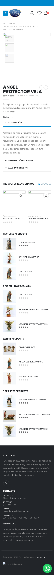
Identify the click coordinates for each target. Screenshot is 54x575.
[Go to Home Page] (4, 23)
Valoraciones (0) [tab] (18, 167)
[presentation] (47, 56)
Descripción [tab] (15, 122)
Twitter (6, 483)
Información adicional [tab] (21, 160)
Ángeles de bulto (9, 216)
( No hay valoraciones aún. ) (27, 95)
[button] (39, 183)
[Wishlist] (39, 13)
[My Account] (31, 13)
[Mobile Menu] (5, 13)
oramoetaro (40, 557)
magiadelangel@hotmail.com (16, 511)
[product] (14, 202)
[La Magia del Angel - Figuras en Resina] (15, 13)
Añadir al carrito (20, 195)
